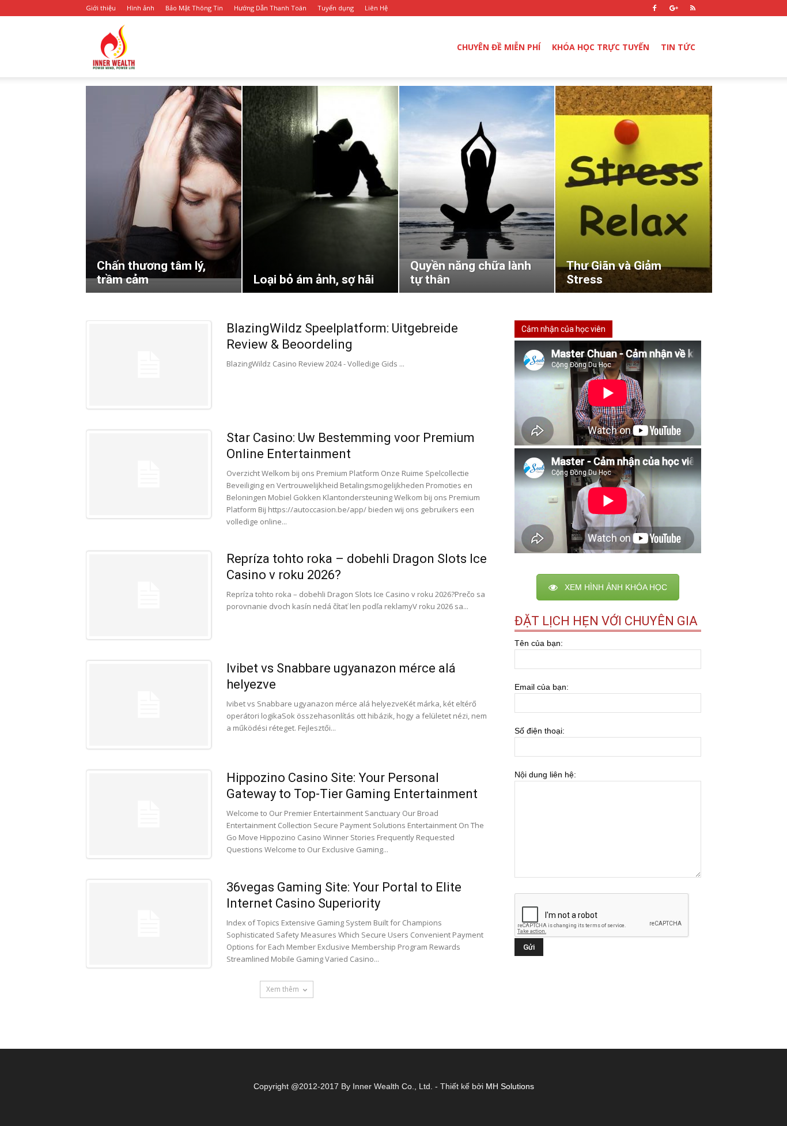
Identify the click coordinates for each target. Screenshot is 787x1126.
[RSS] (692, 8)
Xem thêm (282, 989)
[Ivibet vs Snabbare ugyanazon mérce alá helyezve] (148, 704)
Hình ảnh (140, 7)
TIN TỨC (678, 46)
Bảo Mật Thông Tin (194, 7)
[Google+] (673, 8)
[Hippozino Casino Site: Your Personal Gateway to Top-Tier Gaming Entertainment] (148, 814)
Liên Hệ (376, 7)
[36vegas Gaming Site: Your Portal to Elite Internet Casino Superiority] (148, 923)
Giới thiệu (101, 7)
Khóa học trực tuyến (600, 46)
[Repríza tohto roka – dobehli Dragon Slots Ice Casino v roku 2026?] (148, 595)
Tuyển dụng (335, 7)
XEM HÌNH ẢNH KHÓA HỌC (616, 587)
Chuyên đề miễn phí (498, 46)
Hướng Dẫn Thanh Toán (270, 7)
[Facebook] (654, 8)
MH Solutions (510, 1086)
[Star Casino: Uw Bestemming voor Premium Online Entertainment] (148, 474)
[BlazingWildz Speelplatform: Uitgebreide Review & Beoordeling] (148, 364)
